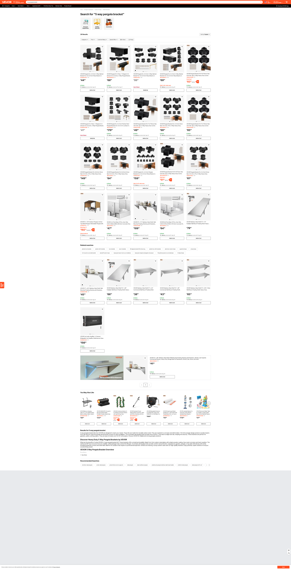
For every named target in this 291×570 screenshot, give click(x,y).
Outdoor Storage (98, 9)
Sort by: (202, 34)
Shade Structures (106, 9)
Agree (283, 567)
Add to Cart (92, 90)
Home (81, 9)
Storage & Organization (88, 9)
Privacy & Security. (56, 567)
